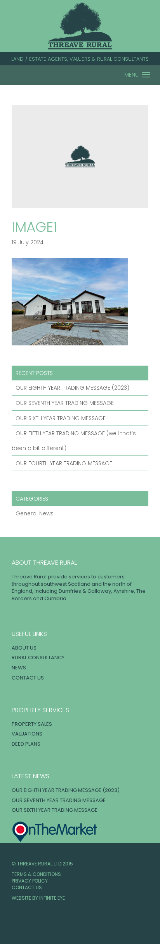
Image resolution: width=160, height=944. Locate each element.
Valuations (27, 733)
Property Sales (32, 724)
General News (35, 513)
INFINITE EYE (52, 898)
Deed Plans (26, 744)
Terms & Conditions (36, 874)
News (19, 667)
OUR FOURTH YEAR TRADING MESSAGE (64, 463)
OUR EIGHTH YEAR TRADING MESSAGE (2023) (72, 388)
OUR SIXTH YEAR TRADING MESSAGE (61, 418)
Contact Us (28, 677)
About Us (24, 648)
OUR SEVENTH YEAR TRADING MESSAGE (65, 403)
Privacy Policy (30, 880)
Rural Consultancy (38, 657)
